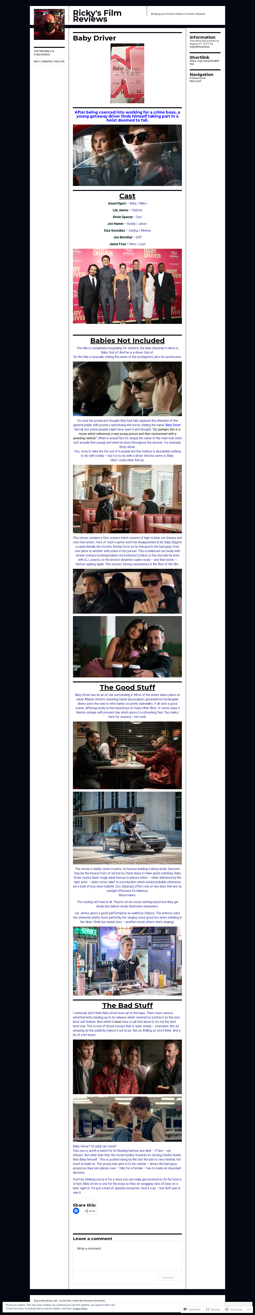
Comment (168, 1277)
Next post (195, 81)
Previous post (198, 78)
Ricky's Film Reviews (97, 16)
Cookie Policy (80, 1308)
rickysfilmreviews (200, 46)
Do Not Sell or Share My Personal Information (82, 1300)
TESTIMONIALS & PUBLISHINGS (44, 53)
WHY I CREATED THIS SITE (49, 61)
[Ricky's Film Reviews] (49, 38)
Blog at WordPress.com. (46, 1300)
